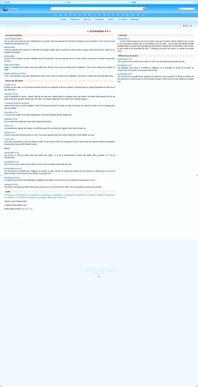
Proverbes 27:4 (11, 112)
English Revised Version (15, 73)
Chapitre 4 (21, 26)
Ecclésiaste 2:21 (124, 74)
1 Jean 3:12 (9, 139)
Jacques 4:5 (9, 132)
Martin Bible (9, 47)
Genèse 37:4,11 (11, 184)
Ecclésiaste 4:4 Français (85, 195)
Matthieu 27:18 (10, 119)
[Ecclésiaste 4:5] (195, 180)
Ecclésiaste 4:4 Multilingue (40, 195)
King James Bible (12, 65)
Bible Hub (62, 197)
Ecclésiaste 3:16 (11, 153)
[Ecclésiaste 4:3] (2, 180)
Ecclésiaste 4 (123, 39)
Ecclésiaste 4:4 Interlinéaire (15, 195)
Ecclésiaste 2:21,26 (12, 169)
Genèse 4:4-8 (10, 85)
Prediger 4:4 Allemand (106, 195)
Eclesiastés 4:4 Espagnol (62, 195)
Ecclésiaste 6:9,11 (12, 178)
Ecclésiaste (13, 26)
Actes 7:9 (8, 126)
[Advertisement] (99, 227)
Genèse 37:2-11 (11, 94)
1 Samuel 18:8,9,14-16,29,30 (16, 103)
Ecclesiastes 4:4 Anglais (36, 197)
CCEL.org (28, 209)
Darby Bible (9, 56)
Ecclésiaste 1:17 (124, 65)
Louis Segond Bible (13, 39)
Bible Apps (52, 197)
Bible (7, 26)
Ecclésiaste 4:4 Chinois (15, 197)
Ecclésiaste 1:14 (11, 162)
